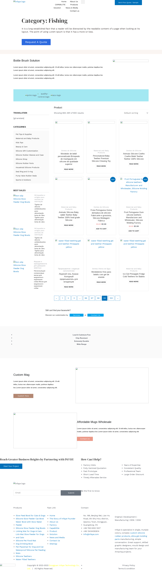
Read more (68, 169)
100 (111, 298)
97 (92, 298)
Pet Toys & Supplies (24, 134)
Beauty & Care (21, 147)
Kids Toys (19, 142)
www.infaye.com (60, 568)
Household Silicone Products (27, 167)
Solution (57, 8)
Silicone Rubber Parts (25, 163)
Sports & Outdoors (23, 180)
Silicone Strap (21, 159)
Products (74, 5)
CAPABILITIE (60, 5)
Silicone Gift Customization (27, 151)
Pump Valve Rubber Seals (26, 176)
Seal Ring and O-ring (24, 172)
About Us (74, 1)
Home (63, 1)
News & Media (72, 8)
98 (98, 298)
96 (86, 298)
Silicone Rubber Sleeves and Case (30, 155)
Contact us (74, 11)
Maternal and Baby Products (27, 138)
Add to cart (101, 229)
